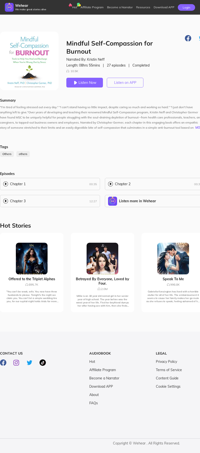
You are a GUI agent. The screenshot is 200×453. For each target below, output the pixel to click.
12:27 (93, 201)
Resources (143, 7)
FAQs (93, 403)
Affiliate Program (92, 7)
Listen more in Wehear (137, 201)
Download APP (101, 386)
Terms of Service (169, 370)
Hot (74, 7)
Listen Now (87, 82)
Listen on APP (125, 82)
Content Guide (167, 378)
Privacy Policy (166, 361)
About (94, 395)
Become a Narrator (120, 7)
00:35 (93, 184)
